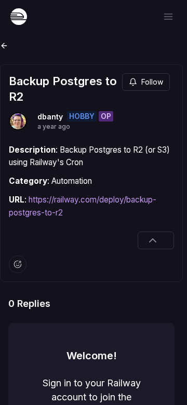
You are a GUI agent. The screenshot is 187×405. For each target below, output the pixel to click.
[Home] (18, 16)
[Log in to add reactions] (17, 264)
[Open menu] (168, 16)
